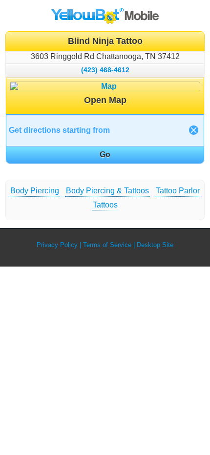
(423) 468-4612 (105, 70)
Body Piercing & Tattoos (107, 190)
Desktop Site (155, 244)
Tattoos (105, 205)
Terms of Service (107, 244)
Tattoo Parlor (178, 190)
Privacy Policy (57, 244)
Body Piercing (34, 190)
